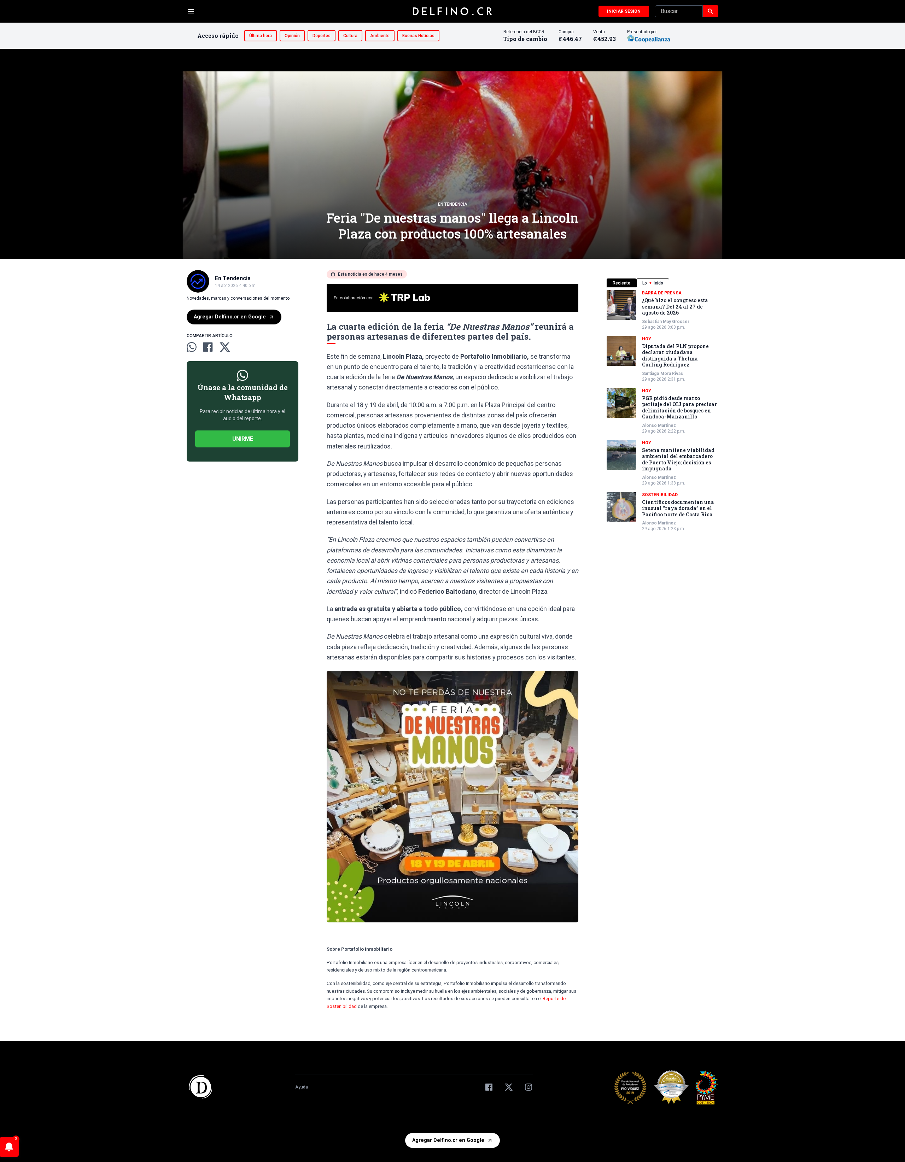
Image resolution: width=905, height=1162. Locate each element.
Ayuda (301, 1087)
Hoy (646, 338)
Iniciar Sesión (624, 11)
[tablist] (662, 282)
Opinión (292, 35)
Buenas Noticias (418, 35)
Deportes (322, 35)
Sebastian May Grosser (665, 321)
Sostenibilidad (660, 494)
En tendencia (452, 204)
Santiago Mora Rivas (662, 373)
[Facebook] (489, 1087)
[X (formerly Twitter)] (508, 1087)
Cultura (350, 35)
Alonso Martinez (659, 425)
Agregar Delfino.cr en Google (230, 317)
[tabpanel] (662, 411)
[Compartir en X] (224, 347)
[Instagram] (528, 1087)
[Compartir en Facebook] (208, 347)
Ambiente (380, 35)
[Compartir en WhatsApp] (192, 347)
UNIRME (242, 438)
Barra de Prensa (662, 292)
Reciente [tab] (621, 283)
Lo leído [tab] (652, 283)
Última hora (260, 35)
